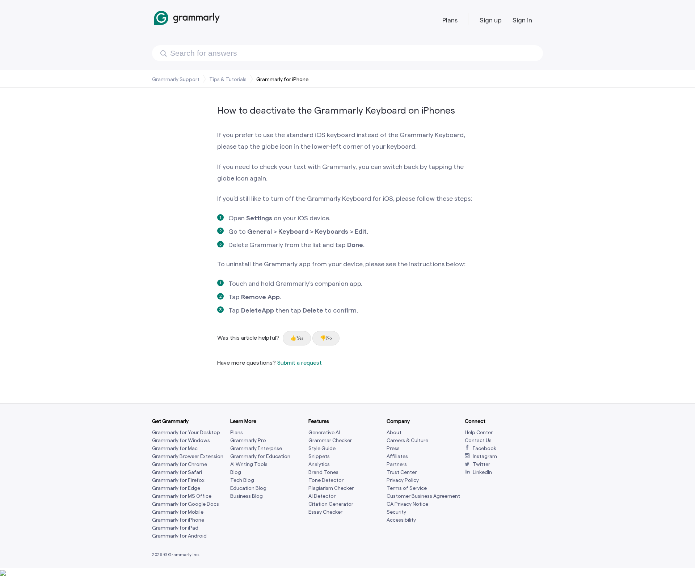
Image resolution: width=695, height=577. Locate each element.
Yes (299, 338)
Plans (450, 20)
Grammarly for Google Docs (185, 504)
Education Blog (248, 488)
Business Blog (246, 496)
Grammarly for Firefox (178, 480)
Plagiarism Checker (331, 488)
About (394, 432)
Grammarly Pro (248, 440)
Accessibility (401, 520)
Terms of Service (407, 488)
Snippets (319, 456)
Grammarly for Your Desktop (186, 432)
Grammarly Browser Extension (187, 456)
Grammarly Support (175, 79)
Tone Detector (326, 480)
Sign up (491, 20)
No (329, 338)
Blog (235, 472)
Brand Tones (323, 472)
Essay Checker (325, 512)
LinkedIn (482, 472)
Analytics (319, 464)
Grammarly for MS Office (181, 496)
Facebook (484, 448)
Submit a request (299, 363)
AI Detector (322, 496)
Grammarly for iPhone (282, 79)
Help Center (479, 432)
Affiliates (397, 456)
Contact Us (478, 440)
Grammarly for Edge (176, 488)
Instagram (485, 456)
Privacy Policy (403, 480)
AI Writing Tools (249, 464)
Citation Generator (330, 504)
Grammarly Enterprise (256, 448)
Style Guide (322, 448)
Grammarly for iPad (175, 528)
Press (393, 448)
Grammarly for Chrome (179, 464)
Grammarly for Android (179, 536)
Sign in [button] (522, 20)
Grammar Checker (330, 440)
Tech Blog (242, 480)
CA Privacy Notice (407, 504)
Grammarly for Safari (177, 472)
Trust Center (402, 472)
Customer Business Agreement (423, 496)
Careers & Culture (407, 440)
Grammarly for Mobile (177, 512)
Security (396, 512)
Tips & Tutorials (228, 79)
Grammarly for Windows (181, 440)
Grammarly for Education (260, 456)
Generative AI (324, 432)
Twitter (481, 464)
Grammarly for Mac (175, 448)
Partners (397, 464)
